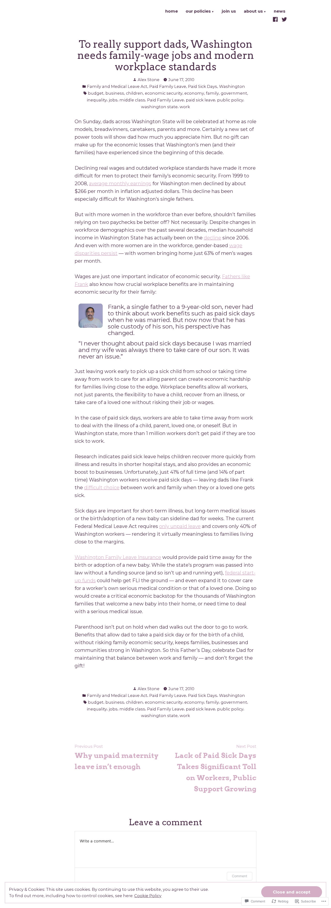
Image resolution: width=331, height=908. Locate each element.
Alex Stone (148, 79)
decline (212, 238)
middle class (132, 100)
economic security (163, 93)
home (171, 11)
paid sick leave (200, 100)
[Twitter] (283, 19)
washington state (159, 106)
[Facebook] (276, 19)
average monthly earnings (120, 183)
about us (253, 11)
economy (194, 93)
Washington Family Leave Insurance (118, 557)
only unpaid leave (180, 526)
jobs (113, 100)
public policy (230, 100)
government (234, 93)
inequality (97, 100)
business (114, 93)
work (185, 106)
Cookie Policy (147, 895)
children (134, 93)
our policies (198, 11)
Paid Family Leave (167, 86)
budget (95, 93)
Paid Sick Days (202, 86)
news (279, 11)
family (212, 93)
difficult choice (101, 487)
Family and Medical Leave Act (117, 86)
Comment (239, 876)
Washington (232, 86)
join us (229, 11)
